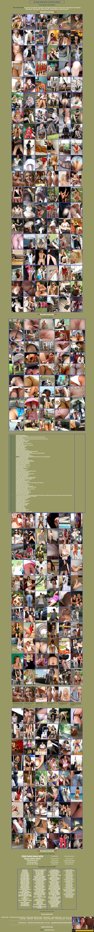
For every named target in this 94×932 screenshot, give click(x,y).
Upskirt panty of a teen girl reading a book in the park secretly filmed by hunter (30, 453)
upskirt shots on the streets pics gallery (23, 465)
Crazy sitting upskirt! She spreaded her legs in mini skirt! (26, 496)
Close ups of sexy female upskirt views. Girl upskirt (25, 488)
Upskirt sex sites (5, 917)
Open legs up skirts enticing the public (23, 462)
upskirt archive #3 (63, 9)
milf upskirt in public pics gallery (22, 458)
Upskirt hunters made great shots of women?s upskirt (26, 477)
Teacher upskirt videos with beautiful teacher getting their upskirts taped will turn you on (32, 438)
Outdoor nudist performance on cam (22, 450)
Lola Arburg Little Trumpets (21, 510)
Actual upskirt (54, 856)
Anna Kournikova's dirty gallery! (22, 441)
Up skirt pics (55, 863)
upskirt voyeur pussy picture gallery (22, 493)
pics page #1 (27, 7)
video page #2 (69, 7)
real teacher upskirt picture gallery (22, 457)
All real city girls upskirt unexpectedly (23, 463)
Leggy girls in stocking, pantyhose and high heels (63, 922)
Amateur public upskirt (69, 860)
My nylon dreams (54, 862)
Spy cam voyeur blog (49, 918)
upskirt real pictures (19, 468)
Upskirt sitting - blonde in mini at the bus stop (24, 460)
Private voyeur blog (60, 918)
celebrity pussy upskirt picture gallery (23, 500)
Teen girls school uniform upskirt (22, 436)
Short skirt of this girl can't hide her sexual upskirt (25, 461)
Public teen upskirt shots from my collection (24, 452)
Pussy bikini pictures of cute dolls (22, 459)
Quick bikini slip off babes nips (21, 505)
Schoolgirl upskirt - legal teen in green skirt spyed (25, 473)
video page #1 (62, 7)
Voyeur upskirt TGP (69, 862)
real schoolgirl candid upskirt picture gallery (24, 511)
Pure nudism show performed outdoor (23, 484)
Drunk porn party (69, 863)
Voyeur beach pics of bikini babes (22, 494)
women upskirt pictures (20, 439)
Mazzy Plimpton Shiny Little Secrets (22, 491)
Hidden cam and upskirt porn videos (34, 917)
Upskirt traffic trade (47, 927)
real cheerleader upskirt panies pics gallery (24, 479)
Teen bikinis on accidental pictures (22, 475)
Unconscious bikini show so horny (22, 485)
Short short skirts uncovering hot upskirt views (24, 486)
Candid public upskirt (20, 444)
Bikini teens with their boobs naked (22, 467)
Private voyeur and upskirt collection (17, 917)
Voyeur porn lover (32, 862)
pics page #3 (41, 7)
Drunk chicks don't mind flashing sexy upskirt (24, 455)
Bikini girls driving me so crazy (21, 483)
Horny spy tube (54, 858)
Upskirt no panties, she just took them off (23, 492)
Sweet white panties (69, 856)
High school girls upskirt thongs (22, 469)
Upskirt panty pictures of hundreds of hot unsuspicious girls (27, 451)
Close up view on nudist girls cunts (22, 509)
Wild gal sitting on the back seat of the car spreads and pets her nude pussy (29, 482)
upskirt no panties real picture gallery (23, 440)
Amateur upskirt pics (20, 442)
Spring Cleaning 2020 (20, 506)
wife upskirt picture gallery (21, 435)
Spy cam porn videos (32, 863)
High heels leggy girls (32, 856)
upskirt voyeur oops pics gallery (22, 476)
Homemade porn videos (67, 917)
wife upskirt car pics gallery (21, 464)
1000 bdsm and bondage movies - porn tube (39, 922)
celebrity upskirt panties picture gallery (23, 497)
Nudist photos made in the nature (22, 489)
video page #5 (36, 9)
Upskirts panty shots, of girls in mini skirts (23, 443)
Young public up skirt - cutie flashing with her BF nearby (26, 487)
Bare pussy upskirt (19, 437)
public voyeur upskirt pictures (21, 448)
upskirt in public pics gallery (21, 508)
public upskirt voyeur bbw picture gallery (23, 490)
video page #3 (77, 7)
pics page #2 (34, 7)
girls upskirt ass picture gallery (21, 501)
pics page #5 (55, 7)
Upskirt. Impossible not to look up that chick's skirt (25, 478)
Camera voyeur (69, 858)
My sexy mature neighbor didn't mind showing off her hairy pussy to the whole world (35, 456)
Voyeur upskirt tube (47, 914)
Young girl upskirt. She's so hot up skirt (23, 480)
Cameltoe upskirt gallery (20, 446)
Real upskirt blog (46, 917)
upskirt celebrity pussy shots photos (22, 503)
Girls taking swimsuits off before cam (23, 474)
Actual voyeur (54, 860)
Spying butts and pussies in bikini (22, 472)
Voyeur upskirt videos (32, 858)
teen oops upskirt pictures (21, 470)
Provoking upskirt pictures (21, 466)
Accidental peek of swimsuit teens (22, 481)
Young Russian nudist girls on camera (23, 471)
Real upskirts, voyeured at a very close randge (24, 445)
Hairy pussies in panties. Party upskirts (23, 454)
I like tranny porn (22, 922)
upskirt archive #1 (44, 9)
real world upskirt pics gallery (21, 498)
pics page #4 (48, 7)
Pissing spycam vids (32, 860)
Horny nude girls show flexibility (22, 504)
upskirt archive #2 (54, 9)
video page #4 (28, 9)
